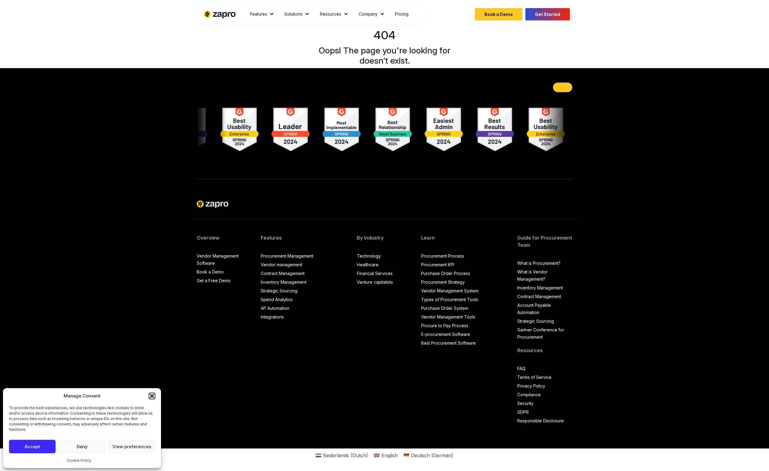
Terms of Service (534, 377)
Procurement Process (442, 255)
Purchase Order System (444, 308)
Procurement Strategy (443, 282)
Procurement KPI (437, 264)
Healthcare (367, 264)
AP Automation (275, 308)
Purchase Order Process (445, 273)
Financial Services (375, 273)
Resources (330, 14)
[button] (152, 396)
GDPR (523, 412)
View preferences (131, 446)
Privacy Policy (531, 385)
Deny (82, 446)
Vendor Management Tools (448, 316)
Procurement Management (287, 255)
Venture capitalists (375, 282)
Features (258, 14)
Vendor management (281, 264)
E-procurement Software (445, 334)
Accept (32, 446)
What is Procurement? (539, 263)
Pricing (402, 14)
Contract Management (283, 273)
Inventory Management (283, 282)
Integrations (272, 316)
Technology (369, 255)
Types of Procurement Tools (449, 299)
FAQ (521, 368)
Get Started (547, 14)
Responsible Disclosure (540, 420)
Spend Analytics (277, 299)
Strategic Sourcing (279, 290)
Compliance (529, 394)
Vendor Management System (450, 290)
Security (525, 403)
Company (368, 14)
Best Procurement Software (448, 343)
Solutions (293, 14)
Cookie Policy (79, 460)
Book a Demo (499, 14)
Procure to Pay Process (444, 325)
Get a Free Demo (214, 280)
